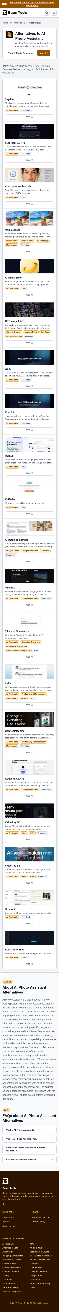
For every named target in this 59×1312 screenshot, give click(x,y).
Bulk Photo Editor (15, 949)
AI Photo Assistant (18, 23)
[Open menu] (54, 13)
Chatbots (34, 1263)
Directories (35, 1279)
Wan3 (8, 369)
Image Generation (14, 336)
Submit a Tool (8, 1226)
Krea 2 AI (10, 412)
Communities (36, 1267)
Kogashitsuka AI (14, 778)
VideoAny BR (13, 822)
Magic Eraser (12, 230)
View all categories (12, 1291)
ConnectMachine (15, 731)
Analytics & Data (10, 1248)
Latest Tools (8, 1217)
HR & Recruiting (10, 1287)
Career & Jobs (9, 1263)
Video (24, 833)
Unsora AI (10, 909)
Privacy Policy (38, 1221)
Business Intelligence (40, 1259)
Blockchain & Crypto (39, 1251)
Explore (6, 1221)
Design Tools (11, 241)
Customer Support (39, 1271)
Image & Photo (27, 241)
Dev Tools (45, 332)
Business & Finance (11, 1259)
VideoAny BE (12, 865)
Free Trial (26, 917)
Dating (5, 1275)
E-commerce (8, 1283)
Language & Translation (16, 646)
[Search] (47, 13)
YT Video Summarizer (17, 631)
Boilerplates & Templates (42, 1255)
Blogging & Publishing (12, 1255)
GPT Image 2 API (14, 321)
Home (5, 23)
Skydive (9, 99)
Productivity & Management (18, 651)
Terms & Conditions (41, 1217)
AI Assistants (12, 110)
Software (45, 551)
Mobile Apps (11, 245)
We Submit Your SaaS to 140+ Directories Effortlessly (32, 4)
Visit (42, 53)
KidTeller (10, 499)
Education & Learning (31, 642)
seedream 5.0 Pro (15, 143)
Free (24, 197)
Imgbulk (9, 456)
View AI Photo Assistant (20, 53)
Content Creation (13, 332)
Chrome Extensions (11, 1267)
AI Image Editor (14, 277)
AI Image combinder (16, 540)
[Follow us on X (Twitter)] (3, 1204)
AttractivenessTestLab (18, 186)
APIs (32, 833)
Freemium (26, 110)
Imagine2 (10, 587)
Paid (23, 467)
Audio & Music (37, 1248)
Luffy (8, 683)
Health (33, 1287)
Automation (11, 698)
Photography (42, 241)
